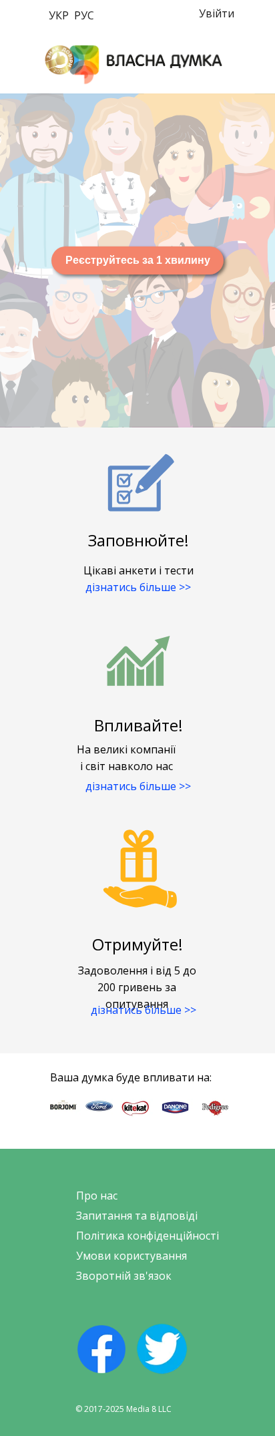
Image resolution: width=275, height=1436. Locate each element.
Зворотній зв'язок (124, 1275)
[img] (133, 65)
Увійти (216, 13)
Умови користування (131, 1255)
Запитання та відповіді (137, 1215)
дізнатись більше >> (138, 587)
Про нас (96, 1195)
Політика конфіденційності (147, 1235)
